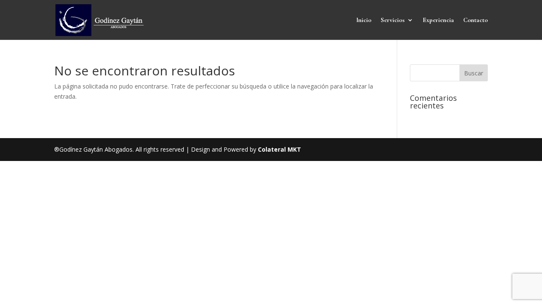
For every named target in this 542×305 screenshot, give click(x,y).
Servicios (393, 20)
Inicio (363, 20)
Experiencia (438, 20)
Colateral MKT (279, 149)
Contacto (475, 20)
